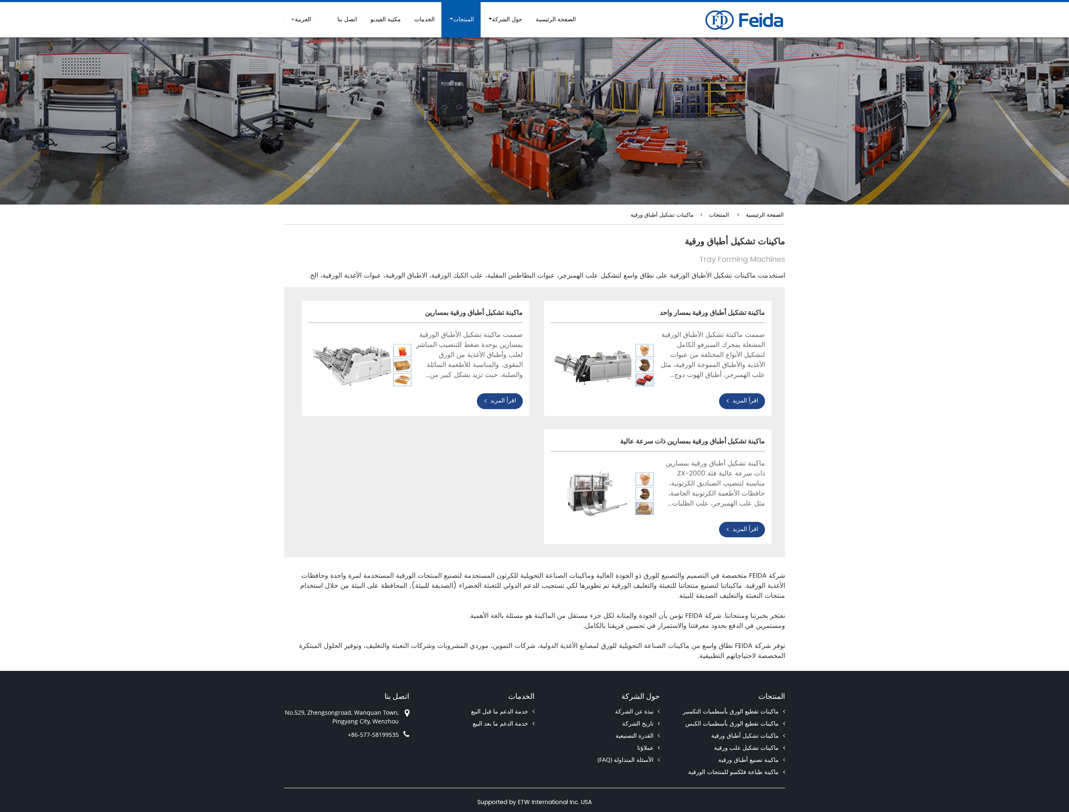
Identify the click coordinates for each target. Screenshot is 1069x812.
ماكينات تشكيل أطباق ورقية (745, 735)
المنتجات (719, 215)
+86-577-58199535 (373, 735)
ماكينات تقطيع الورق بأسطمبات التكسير (731, 711)
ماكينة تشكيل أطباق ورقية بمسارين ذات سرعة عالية (692, 441)
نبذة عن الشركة (634, 711)
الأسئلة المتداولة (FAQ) (626, 760)
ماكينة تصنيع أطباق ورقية (748, 760)
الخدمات (424, 20)
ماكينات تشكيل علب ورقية (746, 747)
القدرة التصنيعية (635, 735)
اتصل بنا (347, 20)
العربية (303, 19)
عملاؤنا (645, 747)
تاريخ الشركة (638, 723)
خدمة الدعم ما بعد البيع (500, 723)
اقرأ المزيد (745, 401)
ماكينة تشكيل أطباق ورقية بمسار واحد (712, 312)
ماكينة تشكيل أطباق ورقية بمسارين (474, 312)
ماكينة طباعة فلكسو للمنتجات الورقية (733, 772)
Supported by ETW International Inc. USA (534, 802)
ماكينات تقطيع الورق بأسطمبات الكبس (732, 723)
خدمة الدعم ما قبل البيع (499, 711)
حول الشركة (640, 696)
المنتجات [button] (463, 20)
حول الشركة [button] (507, 20)
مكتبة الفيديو (385, 20)
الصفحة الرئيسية (556, 20)
